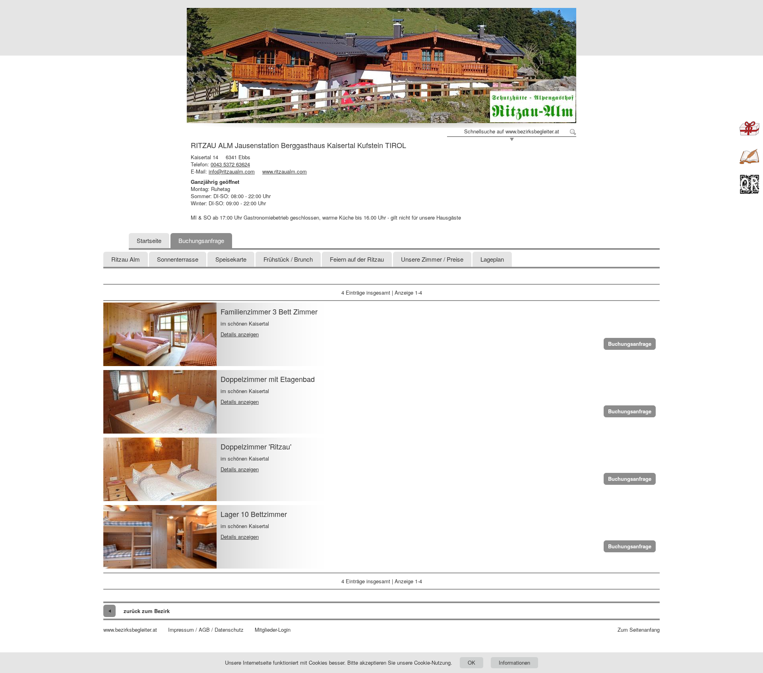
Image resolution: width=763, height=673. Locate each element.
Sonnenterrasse (177, 259)
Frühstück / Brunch (288, 259)
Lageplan (492, 259)
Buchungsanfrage (201, 240)
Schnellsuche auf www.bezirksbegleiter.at (511, 131)
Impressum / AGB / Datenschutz (206, 629)
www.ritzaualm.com (284, 171)
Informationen (514, 662)
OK (471, 662)
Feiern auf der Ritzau (357, 259)
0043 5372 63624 (230, 164)
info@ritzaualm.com (232, 171)
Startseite (149, 240)
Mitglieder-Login (272, 629)
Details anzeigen (240, 334)
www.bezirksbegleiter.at (130, 629)
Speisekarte (230, 259)
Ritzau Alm (125, 259)
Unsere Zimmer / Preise (432, 259)
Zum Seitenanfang (639, 629)
